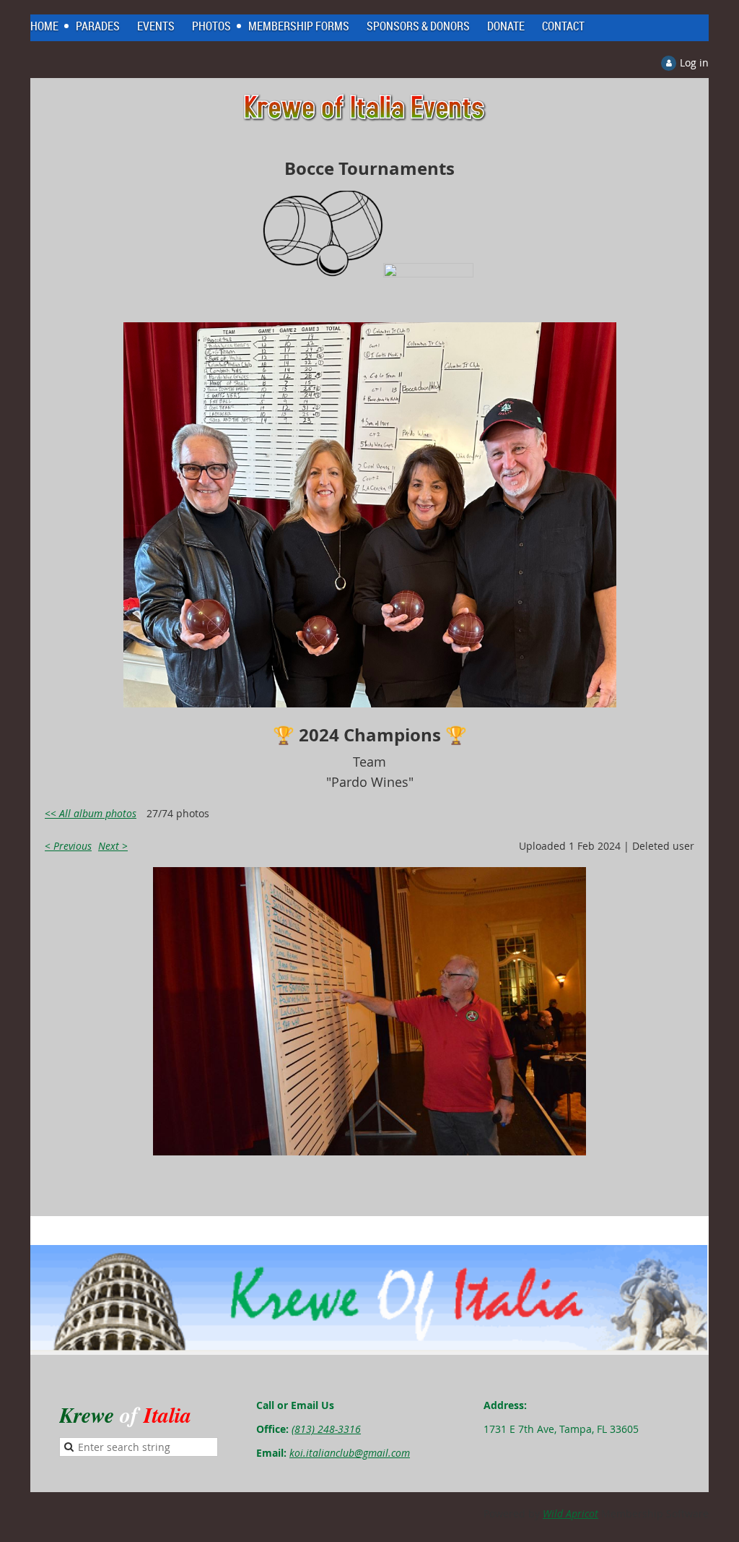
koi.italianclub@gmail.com (349, 1453)
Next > (113, 846)
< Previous (68, 846)
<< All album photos (90, 813)
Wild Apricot (570, 1513)
